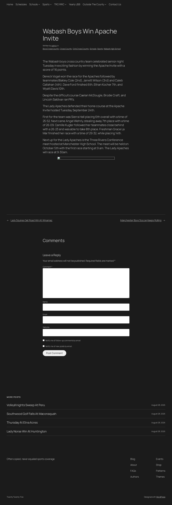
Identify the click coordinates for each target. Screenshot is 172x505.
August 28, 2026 (158, 405)
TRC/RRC (59, 4)
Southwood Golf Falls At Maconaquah (31, 413)
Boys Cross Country (51, 48)
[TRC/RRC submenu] (65, 4)
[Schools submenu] (39, 4)
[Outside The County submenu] (105, 4)
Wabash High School (112, 48)
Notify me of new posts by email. (58, 346)
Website (46, 327)
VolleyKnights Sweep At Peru (26, 405)
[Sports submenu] (51, 4)
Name (45, 301)
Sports (45, 4)
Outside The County (93, 4)
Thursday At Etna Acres (22, 422)
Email (45, 314)
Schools (33, 4)
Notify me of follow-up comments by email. (63, 340)
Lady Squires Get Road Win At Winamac (31, 220)
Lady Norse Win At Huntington (27, 431)
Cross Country (66, 48)
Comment (47, 266)
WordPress (160, 497)
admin (54, 45)
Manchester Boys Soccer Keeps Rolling (140, 220)
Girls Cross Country (81, 48)
